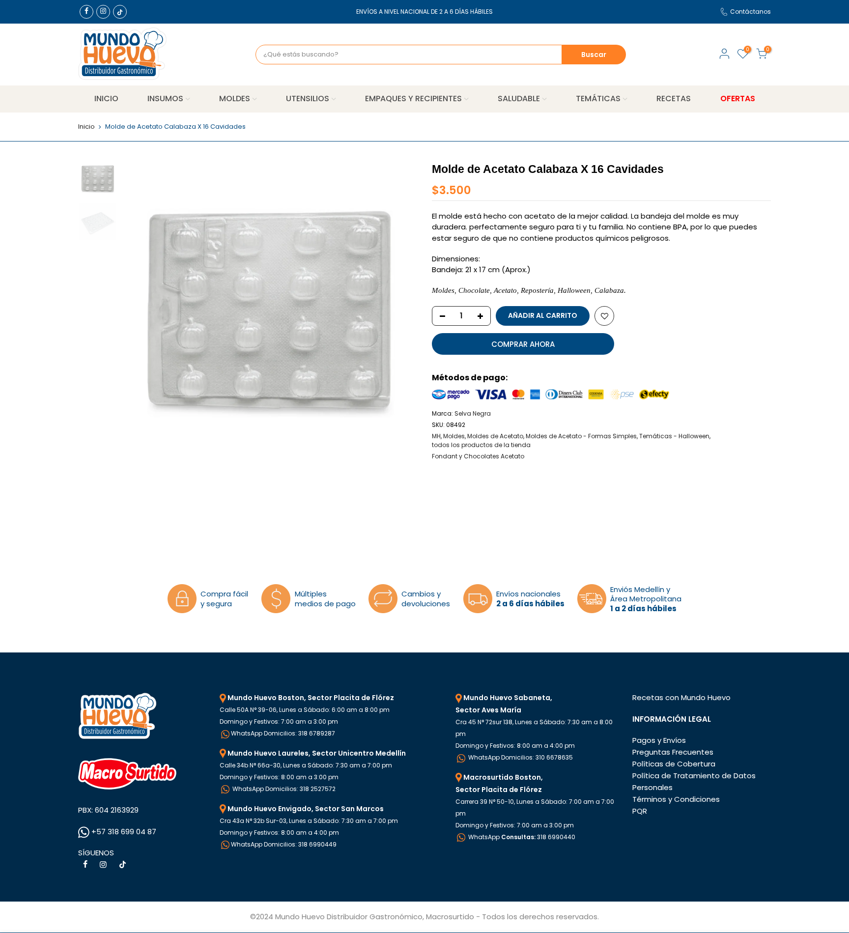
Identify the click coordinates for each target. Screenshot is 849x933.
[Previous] (139, 308)
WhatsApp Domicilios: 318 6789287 (283, 733)
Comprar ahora (523, 344)
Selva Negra (472, 413)
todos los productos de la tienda (481, 445)
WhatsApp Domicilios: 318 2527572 (283, 789)
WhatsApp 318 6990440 (521, 837)
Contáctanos (750, 11)
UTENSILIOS (307, 98)
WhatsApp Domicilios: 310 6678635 (520, 757)
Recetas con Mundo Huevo (681, 697)
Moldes (454, 436)
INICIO (106, 98)
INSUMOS (165, 98)
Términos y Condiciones (676, 799)
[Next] (400, 308)
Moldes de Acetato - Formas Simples (581, 436)
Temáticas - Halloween (674, 436)
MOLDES (234, 98)
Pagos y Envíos (659, 740)
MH (436, 436)
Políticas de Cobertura (673, 764)
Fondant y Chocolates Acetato (478, 456)
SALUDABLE (519, 98)
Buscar (593, 54)
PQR (639, 811)
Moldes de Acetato (495, 436)
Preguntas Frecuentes (672, 752)
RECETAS (673, 98)
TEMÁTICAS (598, 98)
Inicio (86, 126)
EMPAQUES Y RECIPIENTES (413, 98)
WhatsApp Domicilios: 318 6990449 (284, 844)
